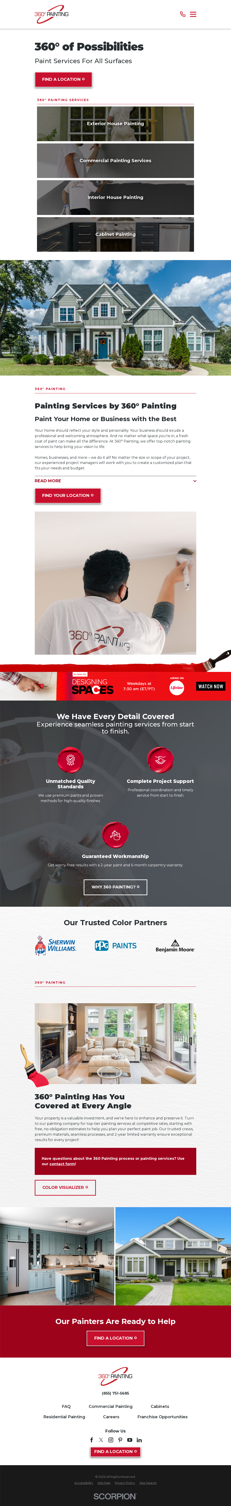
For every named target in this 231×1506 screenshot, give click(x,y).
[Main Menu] (193, 14)
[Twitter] (101, 1439)
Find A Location (61, 79)
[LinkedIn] (139, 1439)
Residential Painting (64, 1416)
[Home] (51, 14)
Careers (111, 1416)
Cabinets (160, 1406)
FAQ (66, 1406)
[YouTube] (129, 1439)
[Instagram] (110, 1439)
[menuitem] (83, 1483)
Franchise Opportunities (162, 1416)
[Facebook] (91, 1439)
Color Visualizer (63, 1187)
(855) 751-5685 (115, 1393)
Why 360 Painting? (114, 887)
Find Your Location (65, 495)
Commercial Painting (111, 1406)
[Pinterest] (120, 1439)
